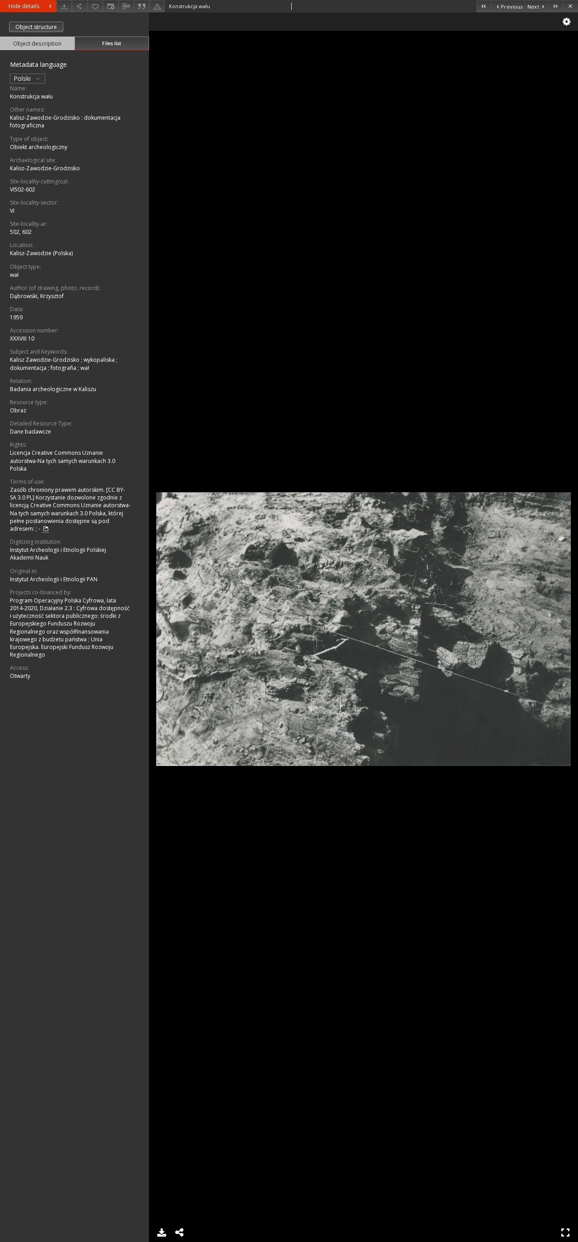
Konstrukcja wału (31, 96)
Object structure (36, 27)
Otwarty (20, 676)
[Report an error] (157, 6)
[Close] (570, 6)
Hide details (24, 6)
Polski (23, 78)
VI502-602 (22, 189)
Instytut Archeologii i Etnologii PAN (54, 579)
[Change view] (110, 6)
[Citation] (141, 6)
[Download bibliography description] (126, 6)
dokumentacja (29, 368)
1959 (16, 317)
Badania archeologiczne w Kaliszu (53, 389)
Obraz (18, 410)
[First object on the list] (483, 6)
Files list (111, 43)
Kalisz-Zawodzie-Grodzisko (45, 168)
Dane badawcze (30, 431)
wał (14, 275)
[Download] (64, 6)
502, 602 (21, 232)
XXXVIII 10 (22, 338)
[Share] (79, 6)
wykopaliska (100, 360)
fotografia (64, 368)
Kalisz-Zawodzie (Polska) (41, 253)
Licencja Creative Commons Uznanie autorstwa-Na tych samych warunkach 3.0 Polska (62, 460)
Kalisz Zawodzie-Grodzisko (45, 360)
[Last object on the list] (555, 6)
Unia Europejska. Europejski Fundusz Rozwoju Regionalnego (61, 646)
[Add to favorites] (95, 6)
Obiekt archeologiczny (38, 147)
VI (12, 211)
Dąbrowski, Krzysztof (37, 296)
